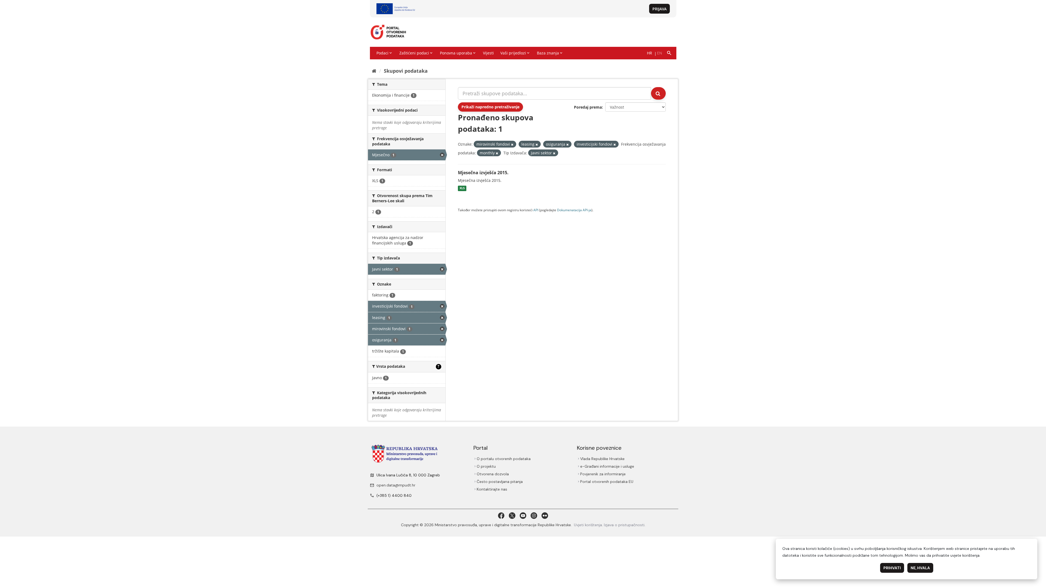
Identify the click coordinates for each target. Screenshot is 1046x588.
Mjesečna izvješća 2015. (483, 173)
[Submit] (658, 93)
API (535, 210)
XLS (462, 188)
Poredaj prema (588, 107)
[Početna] (374, 71)
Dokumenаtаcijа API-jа (574, 210)
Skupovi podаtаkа (406, 71)
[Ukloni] (512, 144)
